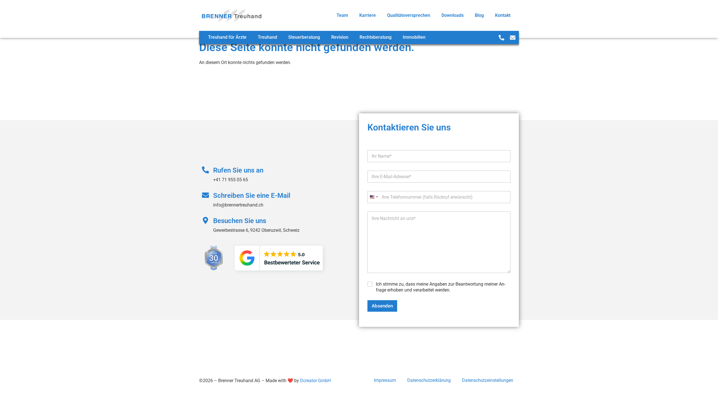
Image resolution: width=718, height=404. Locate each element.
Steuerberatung (304, 37)
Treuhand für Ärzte (227, 37)
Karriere (367, 15)
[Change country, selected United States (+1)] (373, 197)
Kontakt (502, 15)
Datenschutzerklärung (429, 380)
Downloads (452, 15)
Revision (339, 37)
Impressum (385, 380)
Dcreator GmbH (315, 380)
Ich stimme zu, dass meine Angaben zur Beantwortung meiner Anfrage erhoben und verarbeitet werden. (440, 287)
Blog (479, 15)
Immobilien (414, 37)
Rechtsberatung (376, 37)
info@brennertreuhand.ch (238, 205)
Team (342, 15)
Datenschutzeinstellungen (487, 380)
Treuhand (267, 37)
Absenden (382, 306)
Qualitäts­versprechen (408, 15)
